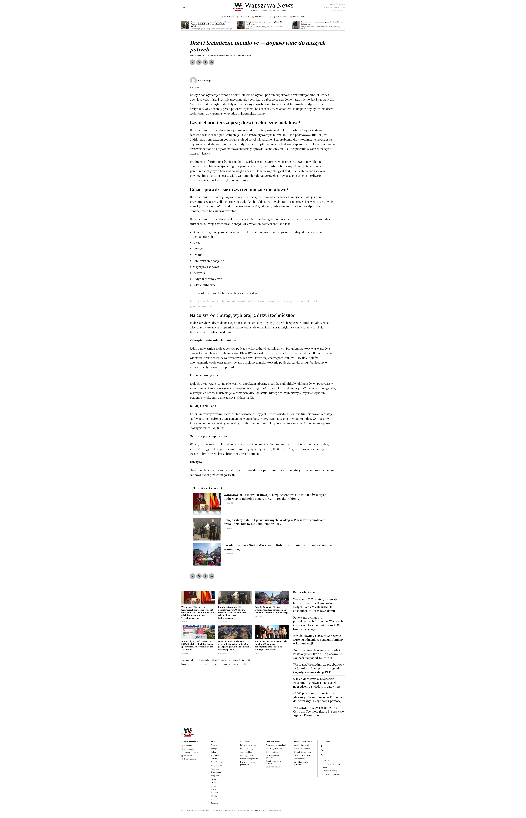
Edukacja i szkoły (273, 752)
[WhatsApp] (211, 62)
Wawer (213, 786)
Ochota (214, 758)
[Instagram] (321, 750)
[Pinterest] (205, 62)
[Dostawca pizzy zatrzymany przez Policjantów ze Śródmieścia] (296, 25)
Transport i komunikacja (276, 745)
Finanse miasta (299, 758)
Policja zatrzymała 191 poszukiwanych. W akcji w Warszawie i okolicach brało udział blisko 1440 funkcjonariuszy (211, 24)
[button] (183, 7)
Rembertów (215, 769)
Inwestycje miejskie (274, 748)
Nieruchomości (195, 55)
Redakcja (206, 80)
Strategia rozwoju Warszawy (301, 763)
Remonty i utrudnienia (302, 752)
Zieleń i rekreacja (273, 767)
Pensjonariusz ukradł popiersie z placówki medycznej (264, 23)
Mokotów (215, 755)
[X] (199, 62)
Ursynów (214, 782)
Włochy (214, 796)
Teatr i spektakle (246, 752)
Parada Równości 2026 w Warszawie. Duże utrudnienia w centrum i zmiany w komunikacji (278, 547)
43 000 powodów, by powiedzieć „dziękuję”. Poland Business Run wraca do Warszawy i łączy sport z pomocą (318, 697)
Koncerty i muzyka (247, 748)
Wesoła (214, 789)
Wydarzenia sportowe (249, 758)
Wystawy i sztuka (247, 755)
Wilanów (214, 792)
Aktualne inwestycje (301, 745)
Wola (213, 799)
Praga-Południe (217, 762)
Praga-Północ (216, 765)
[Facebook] (192, 62)
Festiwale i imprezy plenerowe (247, 763)
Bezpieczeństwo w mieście (273, 762)
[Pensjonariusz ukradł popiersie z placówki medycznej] (241, 25)
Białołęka (214, 748)
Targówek (215, 775)
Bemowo (214, 745)
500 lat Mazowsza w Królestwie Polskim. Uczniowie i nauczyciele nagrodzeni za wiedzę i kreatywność (271, 645)
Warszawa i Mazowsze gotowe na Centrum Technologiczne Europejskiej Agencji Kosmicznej (319, 711)
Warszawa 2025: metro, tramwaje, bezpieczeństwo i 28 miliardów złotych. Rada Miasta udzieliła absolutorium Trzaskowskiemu (275, 496)
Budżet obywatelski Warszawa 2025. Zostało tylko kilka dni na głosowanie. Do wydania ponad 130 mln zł (197, 645)
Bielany (214, 752)
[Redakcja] (194, 80)
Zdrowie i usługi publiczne (272, 756)
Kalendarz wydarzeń (248, 745)
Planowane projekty (302, 748)
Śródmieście (216, 772)
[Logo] (263, 732)
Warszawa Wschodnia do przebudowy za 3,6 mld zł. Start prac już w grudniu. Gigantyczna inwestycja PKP (234, 645)
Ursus (213, 779)
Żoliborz (214, 803)
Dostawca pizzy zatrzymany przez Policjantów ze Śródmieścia (322, 23)
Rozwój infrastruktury (302, 755)
